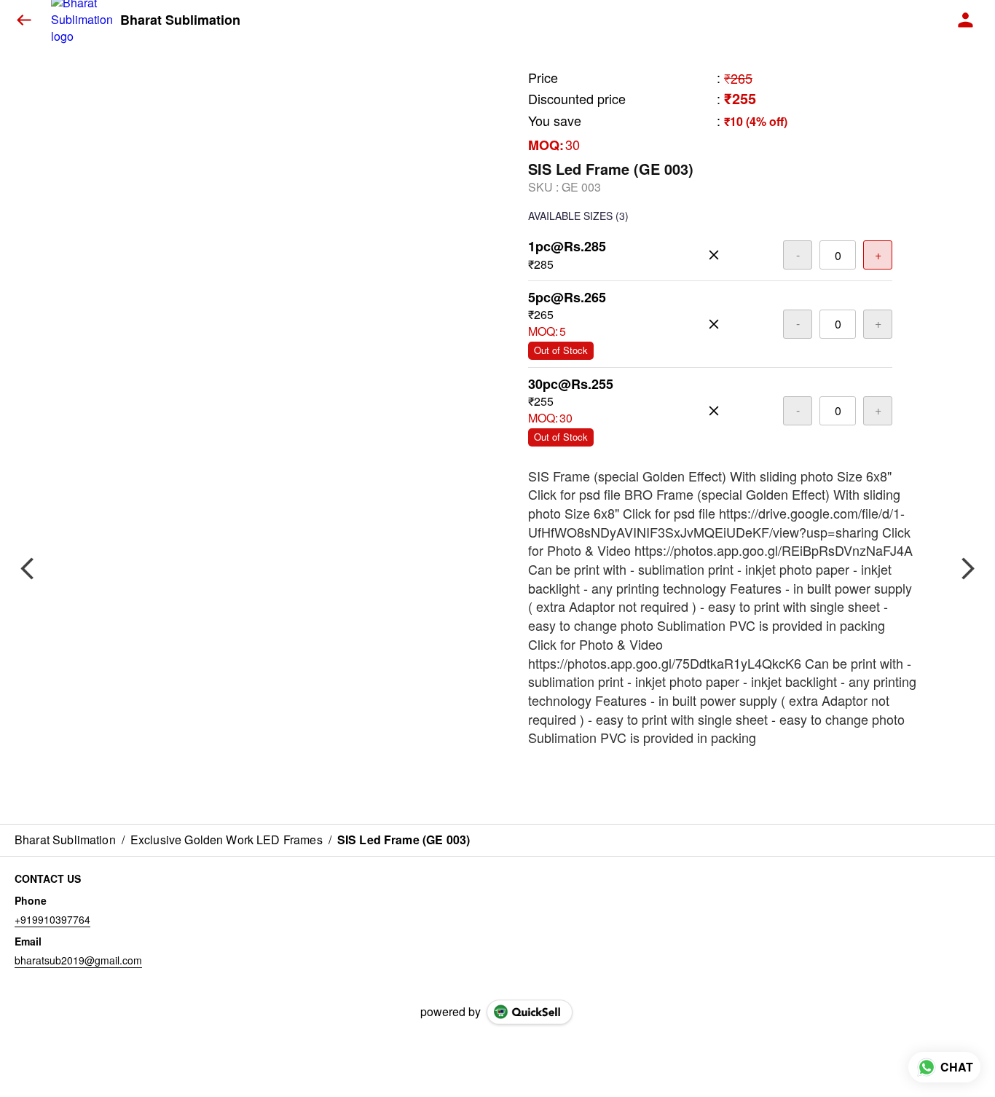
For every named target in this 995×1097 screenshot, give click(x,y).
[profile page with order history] (965, 20)
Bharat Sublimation (180, 20)
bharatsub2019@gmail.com (78, 960)
